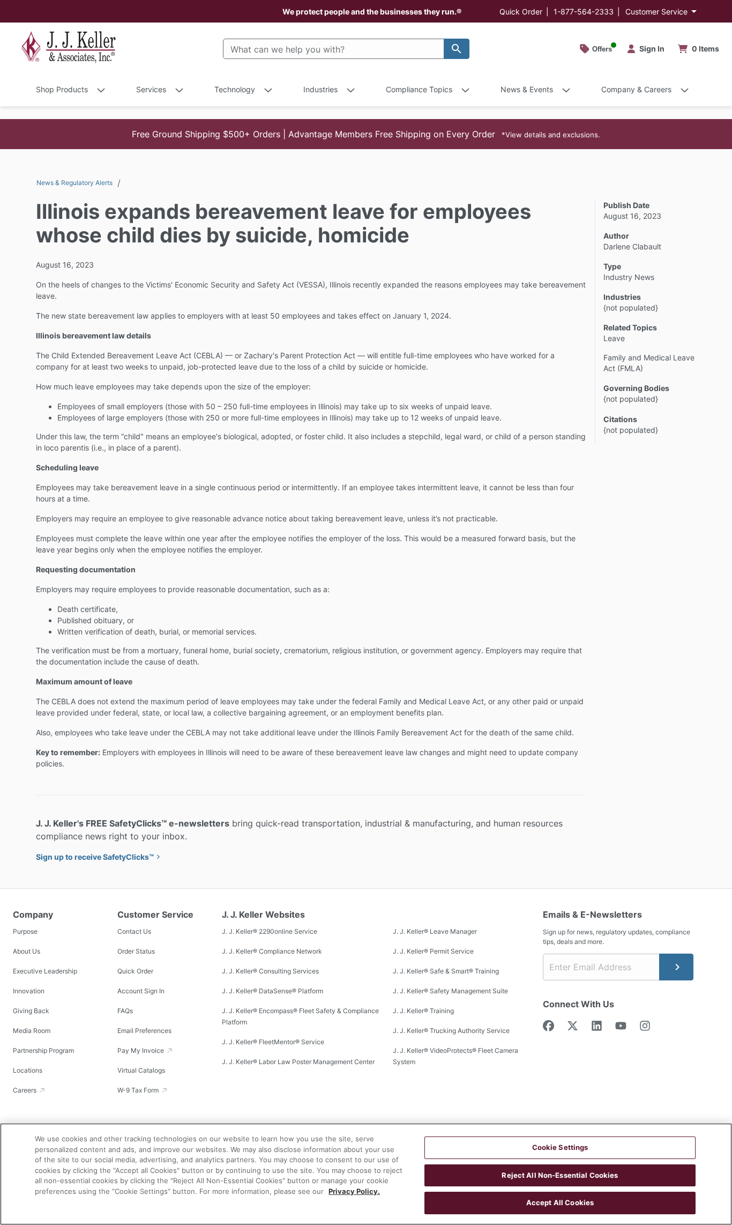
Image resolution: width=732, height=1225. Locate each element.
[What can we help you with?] (456, 49)
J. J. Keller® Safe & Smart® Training (446, 971)
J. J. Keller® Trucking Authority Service (451, 1031)
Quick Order (520, 11)
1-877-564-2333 (584, 11)
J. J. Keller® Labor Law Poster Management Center (298, 1062)
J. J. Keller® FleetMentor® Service (273, 1042)
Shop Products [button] (62, 89)
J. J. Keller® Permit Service (433, 951)
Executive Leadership (45, 971)
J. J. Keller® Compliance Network (272, 951)
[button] (366, 134)
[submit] (676, 967)
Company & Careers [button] (636, 89)
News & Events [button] (527, 89)
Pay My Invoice (141, 1050)
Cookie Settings (560, 1147)
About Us (26, 951)
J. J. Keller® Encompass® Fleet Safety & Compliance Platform (300, 1016)
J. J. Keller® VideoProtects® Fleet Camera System (455, 1056)
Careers (25, 1090)
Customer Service (656, 11)
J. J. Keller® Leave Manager (435, 931)
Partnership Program (43, 1050)
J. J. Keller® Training (423, 1011)
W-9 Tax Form (138, 1090)
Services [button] (151, 89)
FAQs (125, 1011)
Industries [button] (320, 89)
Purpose (25, 931)
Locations (27, 1070)
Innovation (28, 991)
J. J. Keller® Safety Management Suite (450, 991)
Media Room (31, 1031)
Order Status (136, 951)
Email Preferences (144, 1031)
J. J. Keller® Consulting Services (270, 971)
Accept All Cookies (560, 1202)
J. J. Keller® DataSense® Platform (272, 991)
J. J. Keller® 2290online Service (269, 931)
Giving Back (31, 1011)
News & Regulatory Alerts (74, 183)
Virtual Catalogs (141, 1070)
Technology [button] (234, 89)
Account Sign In (141, 991)
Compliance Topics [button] (419, 89)
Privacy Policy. (354, 1191)
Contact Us (134, 931)
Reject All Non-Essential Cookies (560, 1175)
